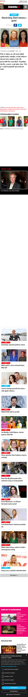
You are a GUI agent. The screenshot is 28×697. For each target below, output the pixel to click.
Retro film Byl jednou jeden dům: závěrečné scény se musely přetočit (12, 480)
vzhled (18, 107)
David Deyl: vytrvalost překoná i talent (13, 345)
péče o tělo (7, 107)
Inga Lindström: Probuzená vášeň (22, 616)
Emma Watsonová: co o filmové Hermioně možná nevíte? (11, 503)
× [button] (26, 655)
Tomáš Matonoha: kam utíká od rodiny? (10, 190)
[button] (14, 666)
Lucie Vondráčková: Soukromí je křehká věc (13, 526)
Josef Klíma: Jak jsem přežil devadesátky (21, 628)
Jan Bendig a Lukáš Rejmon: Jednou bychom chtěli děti (12, 434)
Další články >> (14, 575)
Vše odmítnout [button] (14, 691)
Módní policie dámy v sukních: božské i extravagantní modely (13, 549)
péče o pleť (13, 107)
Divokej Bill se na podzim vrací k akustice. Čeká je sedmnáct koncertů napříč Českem (21, 648)
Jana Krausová (11, 111)
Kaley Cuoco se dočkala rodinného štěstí (13, 570)
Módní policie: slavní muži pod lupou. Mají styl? (13, 367)
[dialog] (14, 675)
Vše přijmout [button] (14, 687)
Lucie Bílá (9, 109)
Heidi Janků (23, 109)
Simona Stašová (16, 109)
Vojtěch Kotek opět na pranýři (10, 412)
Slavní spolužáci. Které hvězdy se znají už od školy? (14, 456)
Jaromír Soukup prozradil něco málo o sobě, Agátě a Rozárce (13, 390)
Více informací (23, 664)
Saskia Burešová (3, 111)
